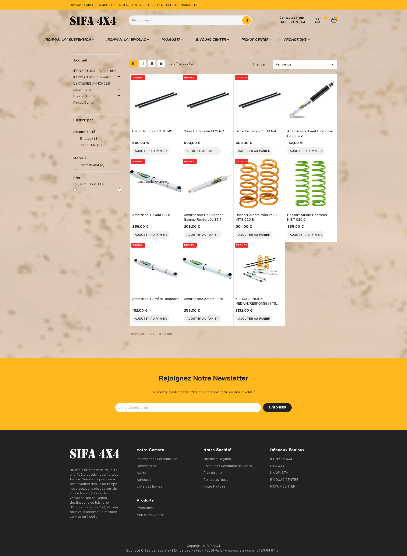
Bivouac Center (85, 96)
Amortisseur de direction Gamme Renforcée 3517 (203, 217)
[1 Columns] (161, 63)
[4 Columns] (133, 63)
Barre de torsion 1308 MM (256, 131)
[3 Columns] (142, 63)
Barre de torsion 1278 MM (152, 131)
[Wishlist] (326, 20)
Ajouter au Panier (151, 151)
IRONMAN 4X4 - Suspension (95, 71)
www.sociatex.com (240, 550)
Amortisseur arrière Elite (203, 299)
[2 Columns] (151, 63)
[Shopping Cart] (334, 20)
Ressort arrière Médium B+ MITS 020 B (257, 217)
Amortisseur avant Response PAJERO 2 (310, 133)
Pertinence (305, 64)
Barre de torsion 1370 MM (204, 131)
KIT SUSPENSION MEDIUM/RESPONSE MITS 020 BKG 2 (256, 301)
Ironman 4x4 (92, 165)
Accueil (80, 60)
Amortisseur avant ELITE (151, 215)
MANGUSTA (82, 90)
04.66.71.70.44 (292, 22)
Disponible (91, 145)
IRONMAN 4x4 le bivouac (92, 77)
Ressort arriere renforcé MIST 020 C (307, 217)
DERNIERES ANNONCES (91, 83)
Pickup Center (84, 102)
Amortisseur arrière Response (156, 299)
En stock (89, 139)
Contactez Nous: (292, 18)
